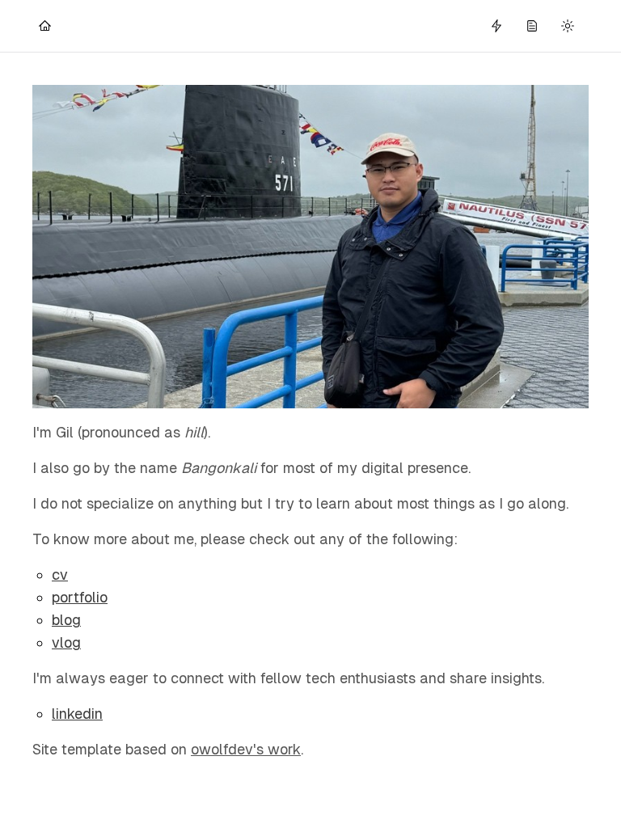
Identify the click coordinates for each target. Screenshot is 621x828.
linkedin (77, 713)
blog (66, 619)
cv (60, 574)
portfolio (80, 597)
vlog (66, 642)
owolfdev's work (246, 749)
